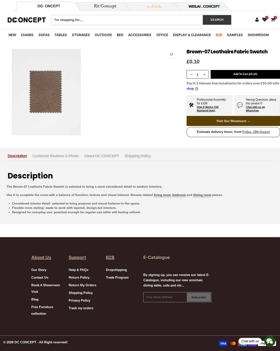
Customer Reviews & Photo (55, 156)
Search (217, 19)
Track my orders (81, 308)
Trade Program (117, 277)
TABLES (60, 35)
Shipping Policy (137, 156)
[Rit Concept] (102, 6)
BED (120, 35)
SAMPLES (235, 35)
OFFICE (162, 35)
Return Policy (79, 277)
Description (17, 156)
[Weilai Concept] (49, 6)
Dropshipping (116, 270)
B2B (219, 35)
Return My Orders (82, 285)
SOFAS (44, 35)
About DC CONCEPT (101, 156)
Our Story (38, 270)
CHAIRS (27, 35)
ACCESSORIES (139, 35)
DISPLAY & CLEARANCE (192, 35)
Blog (34, 299)
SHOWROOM (258, 35)
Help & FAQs (78, 270)
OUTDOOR (103, 35)
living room (162, 195)
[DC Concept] (201, 6)
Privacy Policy (79, 300)
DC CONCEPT (25, 342)
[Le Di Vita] (152, 6)
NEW (12, 35)
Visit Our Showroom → (233, 121)
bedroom (179, 195)
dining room (202, 195)
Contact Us (39, 277)
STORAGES (81, 35)
